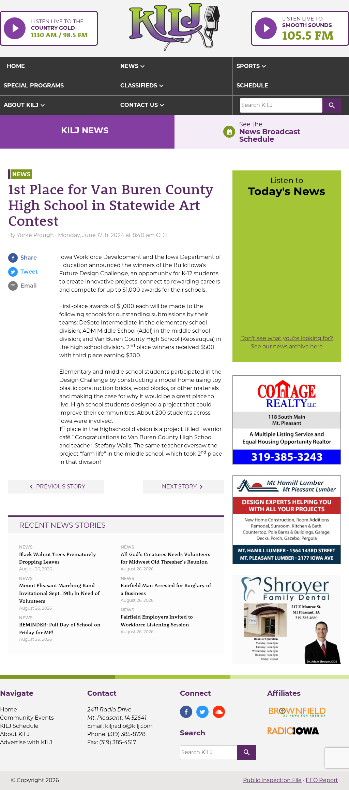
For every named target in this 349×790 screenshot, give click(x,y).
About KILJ (25, 105)
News (133, 66)
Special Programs (34, 85)
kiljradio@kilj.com (129, 726)
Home (8, 709)
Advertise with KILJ (26, 742)
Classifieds (142, 86)
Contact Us (143, 105)
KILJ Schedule (19, 726)
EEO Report (322, 780)
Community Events (27, 718)
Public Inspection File (272, 780)
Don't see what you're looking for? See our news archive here (286, 342)
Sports (252, 66)
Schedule (252, 85)
